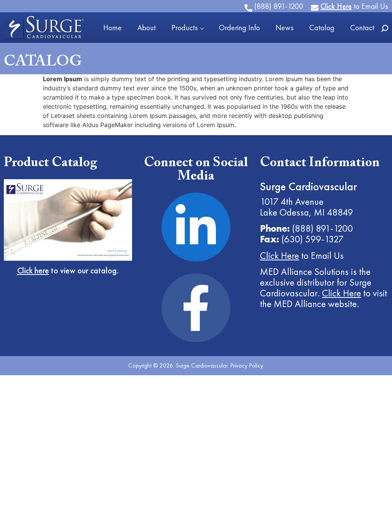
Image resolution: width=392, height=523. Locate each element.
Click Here (279, 255)
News (285, 28)
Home (112, 28)
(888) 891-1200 (322, 228)
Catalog (322, 28)
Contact (362, 28)
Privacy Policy (246, 365)
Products (185, 28)
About (146, 28)
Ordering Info (239, 28)
